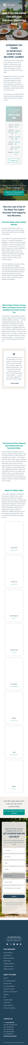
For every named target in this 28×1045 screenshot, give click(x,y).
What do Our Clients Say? (10, 991)
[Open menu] (25, 5)
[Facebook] (7, 944)
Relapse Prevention (9, 969)
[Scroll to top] (26, 889)
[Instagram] (14, 944)
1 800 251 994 (10, 1029)
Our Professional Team (9, 980)
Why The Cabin (7, 983)
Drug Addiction (7, 955)
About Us (6, 978)
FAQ (5, 997)
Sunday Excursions (9, 966)
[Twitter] (10, 944)
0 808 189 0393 (10, 1027)
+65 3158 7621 (9, 1034)
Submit (14, 896)
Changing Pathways (9, 963)
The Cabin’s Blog (8, 999)
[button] (8, 401)
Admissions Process (9, 989)
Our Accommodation (9, 986)
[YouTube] (17, 944)
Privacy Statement (8, 1005)
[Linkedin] (20, 944)
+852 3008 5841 (10, 1031)
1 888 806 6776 (13, 1024)
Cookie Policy (7, 1002)
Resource (6, 994)
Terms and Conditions (9, 1008)
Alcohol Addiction (8, 952)
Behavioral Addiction (9, 958)
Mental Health (7, 960)
